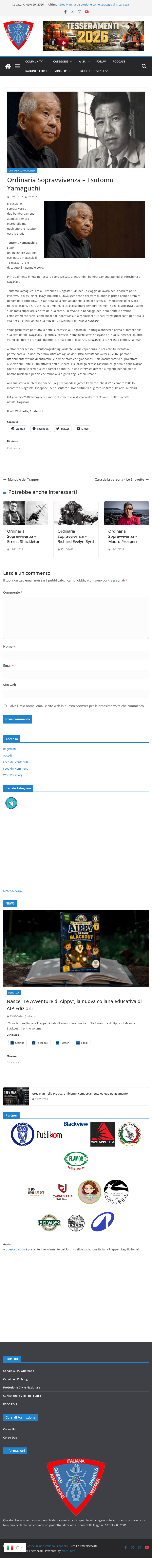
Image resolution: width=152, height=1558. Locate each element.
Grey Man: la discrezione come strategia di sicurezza (94, 4)
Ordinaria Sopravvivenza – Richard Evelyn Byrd (76, 536)
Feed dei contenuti (15, 762)
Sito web (9, 685)
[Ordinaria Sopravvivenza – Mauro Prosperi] (126, 504)
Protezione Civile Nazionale (21, 1387)
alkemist (32, 196)
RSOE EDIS (10, 1404)
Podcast (119, 61)
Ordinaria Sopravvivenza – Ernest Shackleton (23, 536)
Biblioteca (13, 992)
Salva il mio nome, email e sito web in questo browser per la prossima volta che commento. (77, 706)
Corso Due (10, 1437)
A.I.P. (82, 61)
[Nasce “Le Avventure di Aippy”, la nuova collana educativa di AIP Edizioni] (76, 948)
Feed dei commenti (15, 768)
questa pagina (15, 1249)
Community (34, 61)
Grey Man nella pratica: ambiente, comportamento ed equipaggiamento (80, 1093)
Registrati (9, 749)
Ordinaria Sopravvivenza (22, 170)
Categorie (60, 61)
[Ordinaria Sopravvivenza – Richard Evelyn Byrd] (76, 504)
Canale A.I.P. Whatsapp (18, 1371)
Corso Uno (10, 1429)
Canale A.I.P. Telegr (16, 1379)
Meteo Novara (12, 891)
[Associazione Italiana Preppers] (8, 66)
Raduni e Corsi (36, 71)
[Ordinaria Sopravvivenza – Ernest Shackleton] (25, 504)
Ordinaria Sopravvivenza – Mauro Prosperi (122, 536)
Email (8, 665)
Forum (101, 61)
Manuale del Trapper (23, 479)
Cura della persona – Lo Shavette (119, 479)
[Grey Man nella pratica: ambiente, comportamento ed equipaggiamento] (16, 1096)
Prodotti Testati (91, 71)
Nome (9, 646)
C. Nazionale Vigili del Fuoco (22, 1396)
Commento (13, 592)
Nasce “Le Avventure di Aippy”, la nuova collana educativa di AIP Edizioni (74, 1005)
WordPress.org (13, 775)
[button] (45, 61)
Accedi (7, 755)
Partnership (62, 71)
